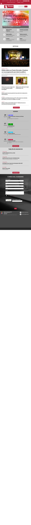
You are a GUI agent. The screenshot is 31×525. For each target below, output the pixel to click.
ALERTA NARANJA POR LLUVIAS (8, 152)
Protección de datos (8, 214)
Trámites (7, 38)
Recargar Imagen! (5, 203)
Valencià (22, 2)
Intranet (16, 214)
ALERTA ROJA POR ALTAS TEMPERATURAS (10, 158)
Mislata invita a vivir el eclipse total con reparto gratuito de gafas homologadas (8, 88)
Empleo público (9, 34)
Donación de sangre (11, 140)
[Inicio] (8, 6)
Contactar (14, 214)
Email (6, 184)
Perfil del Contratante (24, 29)
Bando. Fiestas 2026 (6, 168)
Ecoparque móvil (11, 125)
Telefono (6, 187)
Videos (21, 38)
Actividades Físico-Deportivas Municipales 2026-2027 (12, 163)
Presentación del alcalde (11, 2)
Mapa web (11, 214)
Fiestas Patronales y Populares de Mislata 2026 (12, 26)
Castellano (18, 2)
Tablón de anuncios (23, 34)
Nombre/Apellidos (7, 179)
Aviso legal (4, 214)
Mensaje (6, 190)
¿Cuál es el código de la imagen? (16, 199)
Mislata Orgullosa (11, 133)
